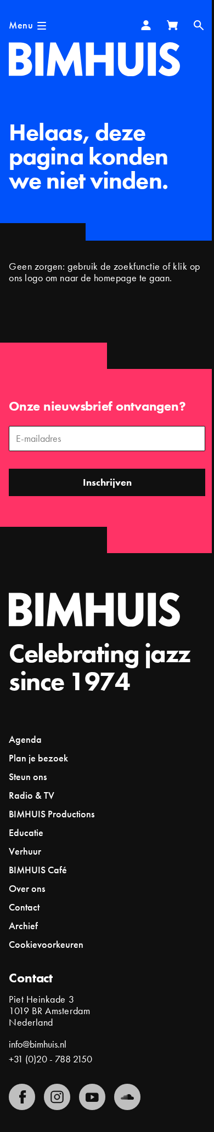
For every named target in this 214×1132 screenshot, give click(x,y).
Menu (21, 25)
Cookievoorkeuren (46, 944)
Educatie (26, 832)
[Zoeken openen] (198, 25)
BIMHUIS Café (38, 869)
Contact (24, 907)
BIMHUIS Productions (51, 813)
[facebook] (22, 1097)
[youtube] (92, 1097)
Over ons (27, 888)
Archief (23, 925)
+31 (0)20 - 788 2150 (50, 1059)
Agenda (25, 739)
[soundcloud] (127, 1097)
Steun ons (28, 776)
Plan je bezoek (38, 758)
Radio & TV (31, 795)
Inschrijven (107, 482)
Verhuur (25, 851)
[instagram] (57, 1097)
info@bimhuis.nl (37, 1044)
